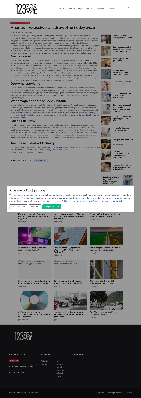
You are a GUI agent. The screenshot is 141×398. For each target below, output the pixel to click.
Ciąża (80, 9)
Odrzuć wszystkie (18, 207)
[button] (129, 8)
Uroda (111, 9)
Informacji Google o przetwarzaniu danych (102, 201)
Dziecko (89, 9)
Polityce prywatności (71, 201)
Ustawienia (35, 207)
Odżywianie (100, 9)
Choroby (71, 9)
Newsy (61, 9)
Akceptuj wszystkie (51, 207)
